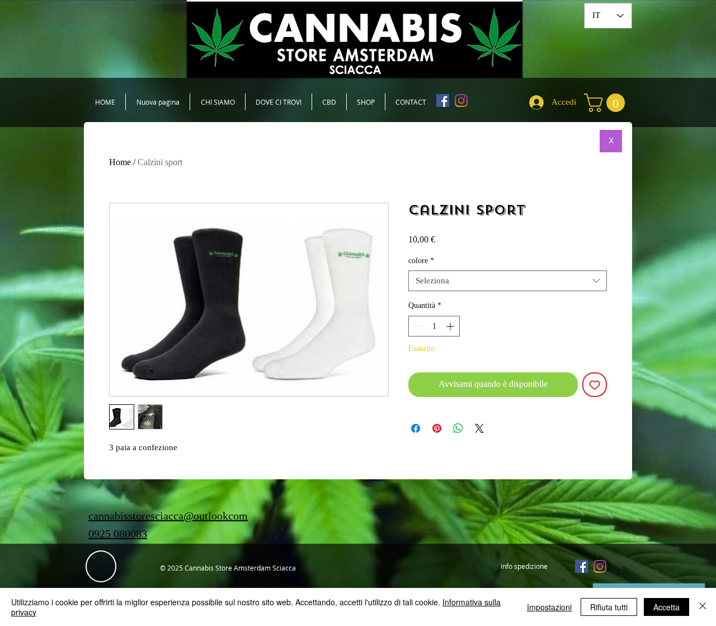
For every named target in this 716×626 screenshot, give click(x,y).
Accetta (666, 607)
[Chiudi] (702, 607)
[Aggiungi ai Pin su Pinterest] (437, 428)
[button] (606, 103)
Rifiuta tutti (609, 607)
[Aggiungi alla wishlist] (594, 384)
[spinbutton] (434, 326)
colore (421, 260)
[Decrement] (417, 326)
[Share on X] (479, 428)
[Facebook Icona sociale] (442, 100)
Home (120, 162)
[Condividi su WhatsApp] (458, 428)
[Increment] (451, 326)
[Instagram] (461, 100)
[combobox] (507, 281)
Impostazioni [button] (549, 607)
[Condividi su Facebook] (415, 428)
